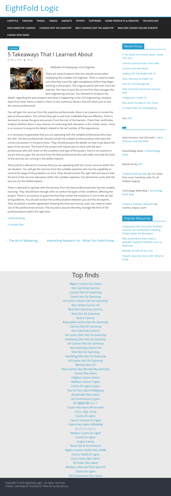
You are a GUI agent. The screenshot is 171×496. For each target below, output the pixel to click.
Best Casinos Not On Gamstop (94, 27)
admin (30, 59)
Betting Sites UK (85, 365)
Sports (80, 20)
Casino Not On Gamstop (85, 296)
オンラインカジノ (85, 429)
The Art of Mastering (21, 241)
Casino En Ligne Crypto (85, 386)
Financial (13, 48)
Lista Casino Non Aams (85, 458)
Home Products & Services (122, 20)
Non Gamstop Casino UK (85, 348)
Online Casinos (85, 318)
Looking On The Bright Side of (138, 73)
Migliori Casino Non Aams (85, 284)
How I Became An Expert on (137, 78)
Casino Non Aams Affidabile (85, 424)
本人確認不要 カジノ (85, 403)
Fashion (27, 20)
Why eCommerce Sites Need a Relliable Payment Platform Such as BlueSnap (142, 242)
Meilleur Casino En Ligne (85, 433)
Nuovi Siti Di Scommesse (85, 446)
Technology (151, 20)
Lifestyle (12, 20)
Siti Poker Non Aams (85, 463)
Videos (53, 20)
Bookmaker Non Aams (85, 394)
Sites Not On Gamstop (85, 352)
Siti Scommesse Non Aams (85, 476)
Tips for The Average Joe (135, 83)
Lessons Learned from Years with (140, 63)
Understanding (16, 218)
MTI (141, 164)
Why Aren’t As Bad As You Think (140, 102)
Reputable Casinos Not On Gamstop (85, 322)
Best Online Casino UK (86, 305)
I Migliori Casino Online (85, 377)
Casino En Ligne (85, 416)
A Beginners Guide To (134, 97)
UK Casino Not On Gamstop (85, 360)
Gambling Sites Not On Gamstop (85, 339)
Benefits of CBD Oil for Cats (137, 250)
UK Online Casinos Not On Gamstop (85, 301)
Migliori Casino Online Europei (138, 27)
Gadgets (66, 20)
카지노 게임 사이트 (85, 412)
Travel (41, 20)
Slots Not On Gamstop (85, 313)
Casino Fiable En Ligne (85, 454)
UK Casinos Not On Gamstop (85, 343)
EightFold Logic (32, 8)
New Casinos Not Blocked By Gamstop (86, 369)
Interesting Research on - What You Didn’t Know (82, 241)
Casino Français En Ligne (85, 420)
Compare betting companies (138, 204)
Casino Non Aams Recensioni (85, 407)
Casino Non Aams (18, 34)
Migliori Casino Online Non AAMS (85, 450)
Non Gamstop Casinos (21, 27)
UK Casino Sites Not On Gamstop (85, 335)
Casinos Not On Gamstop (55, 27)
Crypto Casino (85, 441)
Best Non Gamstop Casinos (85, 309)
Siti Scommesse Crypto (85, 399)
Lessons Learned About (135, 68)
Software (95, 20)
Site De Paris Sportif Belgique (85, 390)
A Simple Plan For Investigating (139, 108)
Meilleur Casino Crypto (85, 382)
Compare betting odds (134, 173)
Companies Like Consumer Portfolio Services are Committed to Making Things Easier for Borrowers (142, 230)
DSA (130, 118)
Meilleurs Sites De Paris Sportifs (86, 467)
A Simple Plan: (16, 224)
